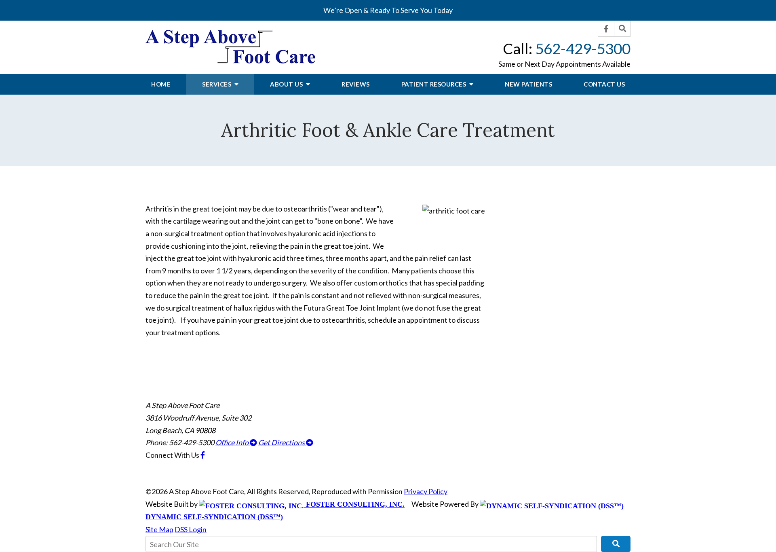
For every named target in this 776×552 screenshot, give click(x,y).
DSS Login (191, 529)
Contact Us (604, 84)
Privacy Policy (425, 491)
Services (217, 84)
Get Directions (282, 442)
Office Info (232, 442)
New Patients (528, 84)
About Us (287, 84)
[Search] (622, 29)
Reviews (356, 84)
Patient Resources (434, 84)
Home (161, 84)
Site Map (159, 529)
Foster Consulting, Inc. (354, 504)
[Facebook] (606, 29)
